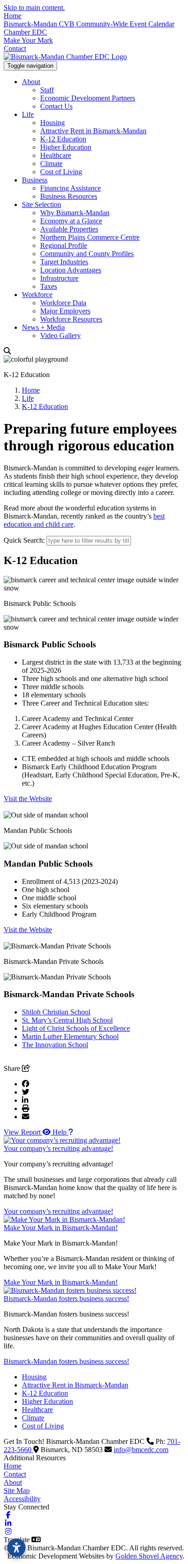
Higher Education (65, 147)
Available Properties (69, 229)
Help (60, 1132)
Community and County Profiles (87, 253)
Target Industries (64, 262)
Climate (51, 163)
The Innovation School (55, 1045)
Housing (52, 122)
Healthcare (55, 155)
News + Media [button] (43, 327)
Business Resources (68, 196)
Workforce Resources (71, 319)
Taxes (48, 286)
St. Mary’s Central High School (67, 1020)
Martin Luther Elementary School (70, 1036)
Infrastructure (59, 278)
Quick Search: (24, 540)
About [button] (31, 82)
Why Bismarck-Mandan (75, 213)
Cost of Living (61, 172)
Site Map (17, 1490)
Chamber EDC (25, 32)
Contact (15, 48)
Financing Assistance (70, 188)
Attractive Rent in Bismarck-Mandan (93, 131)
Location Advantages (70, 270)
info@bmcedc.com (141, 1449)
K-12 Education (63, 139)
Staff (47, 90)
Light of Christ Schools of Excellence (76, 1028)
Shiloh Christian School (56, 1012)
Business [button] (34, 180)
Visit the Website (28, 798)
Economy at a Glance (71, 221)
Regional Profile (63, 245)
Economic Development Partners (87, 98)
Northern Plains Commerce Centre (90, 237)
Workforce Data (63, 303)
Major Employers (65, 311)
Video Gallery (60, 335)
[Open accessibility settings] (16, 1548)
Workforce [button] (37, 294)
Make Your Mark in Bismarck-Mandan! (61, 1227)
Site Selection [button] (41, 204)
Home (12, 16)
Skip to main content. (34, 7)
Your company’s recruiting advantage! (58, 1148)
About (13, 1482)
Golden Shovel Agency (149, 1556)
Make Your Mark (28, 40)
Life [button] (28, 114)
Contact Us (56, 106)
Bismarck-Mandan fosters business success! (66, 1298)
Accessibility (22, 1499)
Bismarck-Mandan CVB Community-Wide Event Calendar (89, 24)
